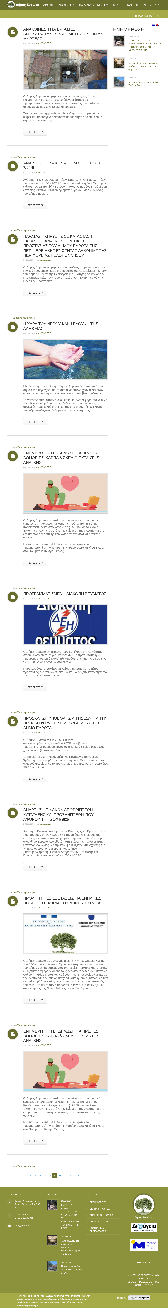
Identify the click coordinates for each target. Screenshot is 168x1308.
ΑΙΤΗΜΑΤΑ (150, 5)
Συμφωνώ (121, 1298)
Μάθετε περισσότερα (27, 1305)
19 (54, 1175)
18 (49, 1175)
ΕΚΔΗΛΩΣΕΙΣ (97, 1202)
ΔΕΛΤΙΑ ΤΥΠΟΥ (97, 1208)
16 (39, 1175)
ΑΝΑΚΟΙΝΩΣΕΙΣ (43, 43)
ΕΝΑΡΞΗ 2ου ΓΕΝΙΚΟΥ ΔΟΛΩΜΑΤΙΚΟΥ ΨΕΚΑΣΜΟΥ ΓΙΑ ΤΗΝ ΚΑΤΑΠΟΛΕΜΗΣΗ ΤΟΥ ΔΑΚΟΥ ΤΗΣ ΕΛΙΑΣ (144, 45)
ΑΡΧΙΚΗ (48, 5)
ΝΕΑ (116, 5)
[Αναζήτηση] (158, 16)
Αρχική (155, 14)
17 (44, 1175)
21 (64, 1175)
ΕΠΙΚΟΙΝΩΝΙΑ (143, 15)
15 (34, 1175)
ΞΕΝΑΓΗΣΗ (131, 5)
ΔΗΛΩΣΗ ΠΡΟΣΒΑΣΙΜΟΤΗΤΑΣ (143, 1281)
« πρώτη (23, 1175)
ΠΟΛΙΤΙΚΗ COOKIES (144, 1285)
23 (74, 1175)
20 (59, 1175)
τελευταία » (87, 1175)
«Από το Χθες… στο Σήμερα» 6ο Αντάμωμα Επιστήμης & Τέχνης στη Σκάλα (143, 66)
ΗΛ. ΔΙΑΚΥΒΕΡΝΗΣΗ (92, 5)
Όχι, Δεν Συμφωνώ (139, 1298)
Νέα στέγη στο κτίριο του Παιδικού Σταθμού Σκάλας (71, 1269)
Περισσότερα (35, 131)
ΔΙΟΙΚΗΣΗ (65, 5)
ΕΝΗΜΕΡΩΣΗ (96, 1221)
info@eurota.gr (22, 1225)
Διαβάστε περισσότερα (24, 157)
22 (69, 1175)
